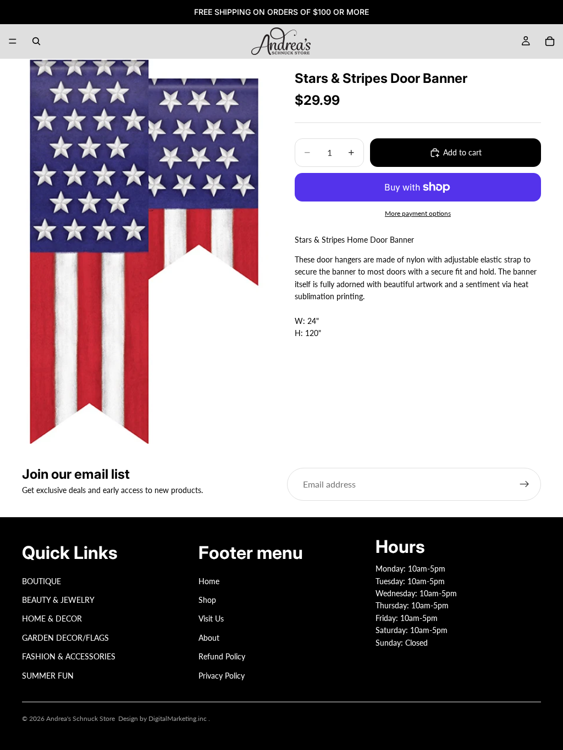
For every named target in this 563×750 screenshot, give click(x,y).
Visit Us (211, 618)
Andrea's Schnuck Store (80, 718)
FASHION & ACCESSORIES (68, 656)
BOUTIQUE (41, 580)
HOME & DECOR (52, 618)
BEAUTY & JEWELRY (58, 600)
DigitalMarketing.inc (178, 718)
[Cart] (550, 41)
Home (208, 580)
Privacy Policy (221, 675)
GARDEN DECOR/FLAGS (65, 637)
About (208, 637)
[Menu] (12, 41)
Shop (207, 600)
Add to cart (462, 152)
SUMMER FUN (48, 675)
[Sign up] (524, 484)
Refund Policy (221, 656)
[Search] (36, 41)
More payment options (418, 213)
